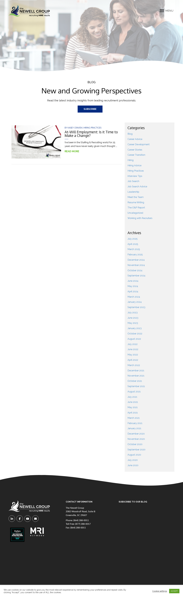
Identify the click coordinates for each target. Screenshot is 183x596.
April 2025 (133, 244)
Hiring (131, 160)
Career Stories (135, 149)
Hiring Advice (134, 165)
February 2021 (135, 423)
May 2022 (133, 354)
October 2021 (135, 381)
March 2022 (134, 365)
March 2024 (134, 296)
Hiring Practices (92, 128)
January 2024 (135, 302)
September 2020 (136, 449)
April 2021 (133, 412)
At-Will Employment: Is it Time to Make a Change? (91, 134)
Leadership (133, 191)
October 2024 (135, 270)
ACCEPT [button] (174, 591)
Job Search (133, 181)
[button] (162, 10)
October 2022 (135, 333)
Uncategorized (135, 213)
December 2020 (136, 433)
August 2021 (134, 391)
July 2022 (133, 344)
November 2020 (136, 439)
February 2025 (135, 254)
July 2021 (132, 397)
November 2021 (136, 375)
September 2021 (136, 386)
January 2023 (135, 328)
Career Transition (136, 155)
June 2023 (133, 317)
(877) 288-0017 (83, 524)
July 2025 (133, 238)
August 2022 (134, 339)
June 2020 (133, 465)
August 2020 (134, 454)
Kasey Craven (75, 128)
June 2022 (133, 349)
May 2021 (133, 407)
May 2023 (133, 323)
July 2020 (133, 460)
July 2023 (133, 312)
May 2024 (133, 286)
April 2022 (133, 360)
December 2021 (136, 370)
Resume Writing (136, 202)
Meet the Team (136, 197)
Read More (73, 151)
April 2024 (133, 291)
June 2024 (133, 281)
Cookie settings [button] (159, 591)
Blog (130, 133)
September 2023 (136, 307)
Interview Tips (135, 176)
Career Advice (135, 139)
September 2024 (136, 275)
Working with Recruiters (140, 218)
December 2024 (136, 259)
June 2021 (133, 402)
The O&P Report (136, 207)
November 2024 (136, 265)
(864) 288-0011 (81, 520)
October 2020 (135, 444)
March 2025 (134, 249)
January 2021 (134, 428)
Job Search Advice (137, 186)
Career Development (139, 144)
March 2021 (134, 418)
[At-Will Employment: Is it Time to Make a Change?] (36, 142)
